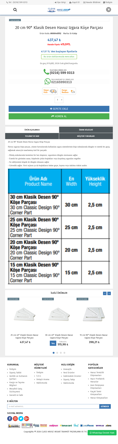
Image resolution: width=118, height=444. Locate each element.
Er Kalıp (73, 33)
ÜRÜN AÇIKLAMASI (32, 130)
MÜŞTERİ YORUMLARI (86, 136)
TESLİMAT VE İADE (32, 136)
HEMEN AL (60, 116)
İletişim (108, 2)
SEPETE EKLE (60, 108)
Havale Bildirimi (92, 2)
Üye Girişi (61, 2)
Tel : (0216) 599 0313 (17, 2)
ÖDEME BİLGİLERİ (86, 130)
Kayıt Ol (76, 2)
